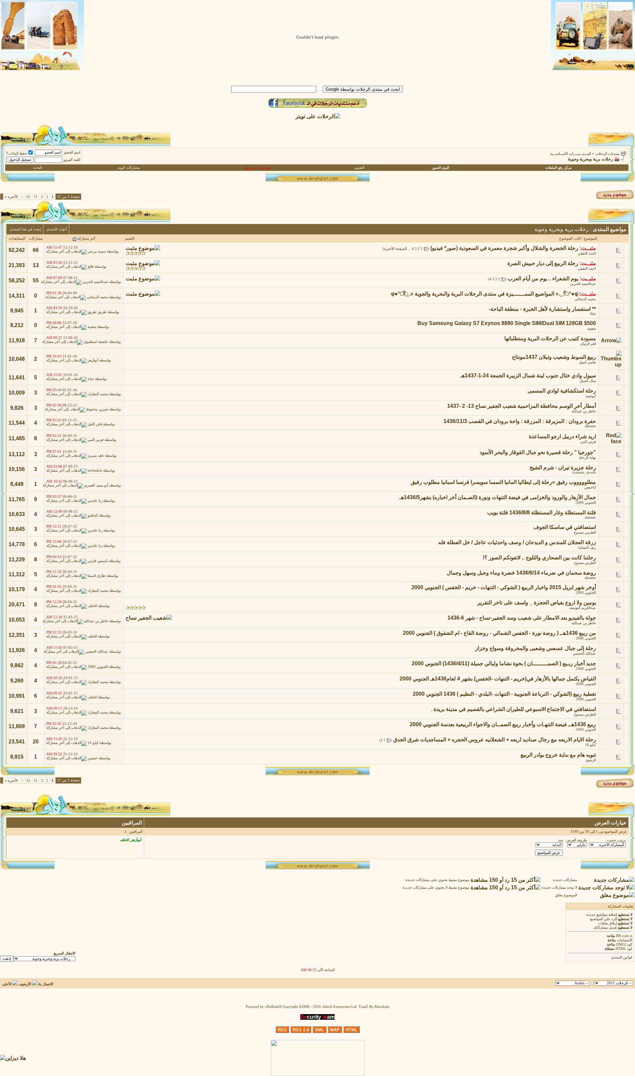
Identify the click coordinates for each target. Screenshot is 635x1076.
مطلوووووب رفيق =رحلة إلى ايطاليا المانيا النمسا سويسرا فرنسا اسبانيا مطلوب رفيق (503, 482)
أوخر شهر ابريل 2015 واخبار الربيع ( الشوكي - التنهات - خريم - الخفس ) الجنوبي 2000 (503, 587)
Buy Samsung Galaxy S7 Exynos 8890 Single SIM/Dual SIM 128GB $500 (506, 323)
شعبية (591, 328)
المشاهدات (17, 238)
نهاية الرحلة (587, 457)
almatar (590, 426)
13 (36, 265)
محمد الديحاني (585, 299)
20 (36, 741)
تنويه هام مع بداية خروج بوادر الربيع (558, 755)
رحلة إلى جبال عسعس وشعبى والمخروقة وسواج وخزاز (535, 648)
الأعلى (7, 984)
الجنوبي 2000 (586, 502)
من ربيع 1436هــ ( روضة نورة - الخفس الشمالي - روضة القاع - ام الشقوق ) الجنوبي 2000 (499, 633)
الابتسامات (624, 940)
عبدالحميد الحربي (583, 284)
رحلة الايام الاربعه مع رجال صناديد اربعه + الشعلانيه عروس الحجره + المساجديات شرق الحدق (494, 739)
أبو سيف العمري (96, 486)
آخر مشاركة (86, 238)
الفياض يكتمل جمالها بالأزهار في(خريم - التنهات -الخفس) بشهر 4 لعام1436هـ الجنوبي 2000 (498, 678)
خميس (93, 758)
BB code (622, 936)
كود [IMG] (624, 944)
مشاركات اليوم (129, 167)
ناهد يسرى (96, 456)
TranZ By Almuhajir (374, 1006)
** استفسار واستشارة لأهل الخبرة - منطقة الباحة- (542, 309)
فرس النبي (588, 442)
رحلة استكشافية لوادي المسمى (562, 391)
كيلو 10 (590, 745)
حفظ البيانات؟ (16, 153)
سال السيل (587, 381)
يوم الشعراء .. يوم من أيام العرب (543, 278)
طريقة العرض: (576, 840)
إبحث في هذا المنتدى (25, 229)
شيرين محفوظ (97, 409)
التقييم (129, 238)
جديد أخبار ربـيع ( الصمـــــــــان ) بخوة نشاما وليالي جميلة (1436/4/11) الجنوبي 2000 (504, 663)
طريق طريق (97, 312)
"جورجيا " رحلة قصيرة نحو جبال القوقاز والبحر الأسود (538, 452)
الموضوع (590, 238)
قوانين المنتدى (621, 957)
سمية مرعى (97, 252)
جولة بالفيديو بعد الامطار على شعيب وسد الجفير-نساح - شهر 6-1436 (521, 618)
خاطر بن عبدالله (584, 411)
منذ (560, 840)
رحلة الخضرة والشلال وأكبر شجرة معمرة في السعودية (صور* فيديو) (504, 248)
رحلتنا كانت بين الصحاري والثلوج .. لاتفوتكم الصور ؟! (539, 557)
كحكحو (93, 516)
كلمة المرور (71, 160)
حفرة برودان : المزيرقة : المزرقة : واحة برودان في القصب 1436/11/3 (520, 421)
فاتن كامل (95, 424)
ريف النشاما (587, 547)
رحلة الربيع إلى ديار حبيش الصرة (542, 263)
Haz (593, 314)
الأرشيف (25, 984)
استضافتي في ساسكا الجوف (564, 527)
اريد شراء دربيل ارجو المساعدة (562, 436)
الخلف (92, 606)
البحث (37, 167)
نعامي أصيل (587, 362)
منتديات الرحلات (607, 154)
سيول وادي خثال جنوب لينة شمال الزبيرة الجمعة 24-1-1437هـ (528, 375)
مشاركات (36, 238)
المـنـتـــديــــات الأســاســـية (570, 154)
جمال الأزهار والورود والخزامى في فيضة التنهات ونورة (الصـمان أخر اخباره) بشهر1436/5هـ (498, 497)
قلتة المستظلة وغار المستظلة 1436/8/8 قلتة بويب (541, 512)
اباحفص (590, 487)
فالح (91, 267)
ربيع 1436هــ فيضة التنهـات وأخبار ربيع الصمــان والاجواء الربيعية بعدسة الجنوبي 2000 (503, 724)
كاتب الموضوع (570, 238)
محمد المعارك (98, 394)
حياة (91, 379)
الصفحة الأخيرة (395, 249)
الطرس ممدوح (585, 532)
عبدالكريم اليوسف (582, 608)
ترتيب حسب (616, 840)
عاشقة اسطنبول (95, 342)
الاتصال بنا (45, 984)
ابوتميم (591, 396)
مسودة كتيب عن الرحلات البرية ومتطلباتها (550, 338)
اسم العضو (72, 152)
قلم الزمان (588, 344)
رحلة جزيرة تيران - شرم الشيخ (562, 467)
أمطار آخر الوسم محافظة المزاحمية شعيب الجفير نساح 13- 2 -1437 (521, 406)
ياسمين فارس (98, 561)
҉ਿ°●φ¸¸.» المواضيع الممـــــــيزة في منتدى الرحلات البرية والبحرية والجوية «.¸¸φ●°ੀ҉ (484, 294)
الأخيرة (11, 197)
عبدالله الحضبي (584, 653)
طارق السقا (97, 576)
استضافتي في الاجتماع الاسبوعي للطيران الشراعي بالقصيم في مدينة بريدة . (513, 709)
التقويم (359, 167)
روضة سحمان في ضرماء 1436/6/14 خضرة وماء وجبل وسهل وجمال (521, 573)
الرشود (590, 760)
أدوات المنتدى (56, 229)
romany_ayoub (584, 472)
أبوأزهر (93, 360)
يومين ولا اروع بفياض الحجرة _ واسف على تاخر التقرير (536, 602)
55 (36, 280)
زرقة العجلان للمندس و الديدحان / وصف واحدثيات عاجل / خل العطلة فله (517, 542)
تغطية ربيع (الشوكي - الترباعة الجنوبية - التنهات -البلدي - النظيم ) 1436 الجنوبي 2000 (504, 694)
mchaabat (95, 471)
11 (36, 197)
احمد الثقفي (587, 253)
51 (28, 197)
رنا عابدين (95, 501)
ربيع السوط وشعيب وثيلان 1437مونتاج (554, 357)
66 (36, 250)
